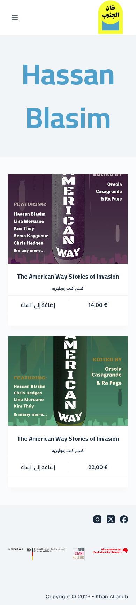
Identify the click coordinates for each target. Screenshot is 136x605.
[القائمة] (15, 17)
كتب (80, 288)
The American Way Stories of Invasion (68, 276)
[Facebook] (124, 519)
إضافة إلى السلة (38, 305)
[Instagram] (97, 519)
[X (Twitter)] (111, 519)
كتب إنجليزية (63, 288)
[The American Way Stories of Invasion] (68, 219)
